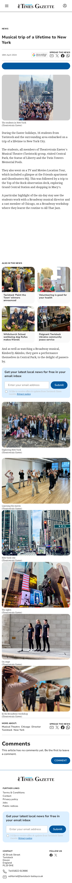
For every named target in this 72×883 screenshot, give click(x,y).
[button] (7, 6)
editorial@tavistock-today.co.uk (25, 876)
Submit (59, 385)
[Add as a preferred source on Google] (40, 54)
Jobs (5, 802)
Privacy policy (10, 799)
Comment (60, 760)
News (5, 28)
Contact (7, 796)
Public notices (10, 806)
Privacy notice (24, 394)
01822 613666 (20, 871)
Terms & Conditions (14, 792)
